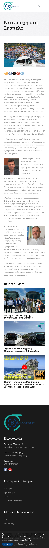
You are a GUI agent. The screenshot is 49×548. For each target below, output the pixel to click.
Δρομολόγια (9, 492)
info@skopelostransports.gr (16, 455)
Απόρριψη (19, 544)
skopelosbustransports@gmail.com (19, 447)
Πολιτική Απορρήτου (13, 501)
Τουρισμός (9, 523)
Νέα (5, 519)
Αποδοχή (7, 544)
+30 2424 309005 (11, 464)
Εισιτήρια (8, 488)
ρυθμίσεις (27, 540)
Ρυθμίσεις (31, 544)
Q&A (6, 496)
